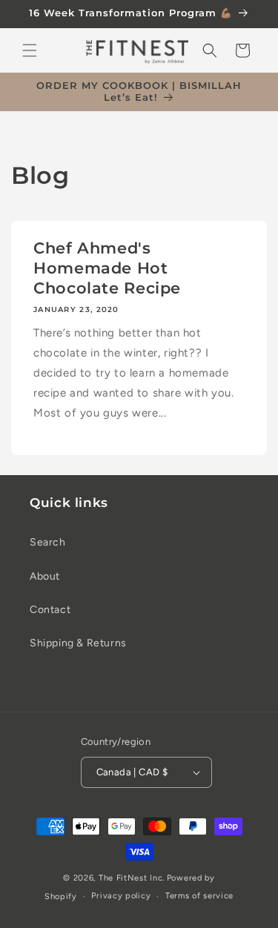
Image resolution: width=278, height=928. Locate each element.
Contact (50, 609)
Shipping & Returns (78, 643)
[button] (29, 50)
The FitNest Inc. (132, 878)
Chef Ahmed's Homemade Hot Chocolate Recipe (107, 268)
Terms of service (199, 896)
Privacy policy (120, 896)
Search (48, 542)
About (45, 576)
